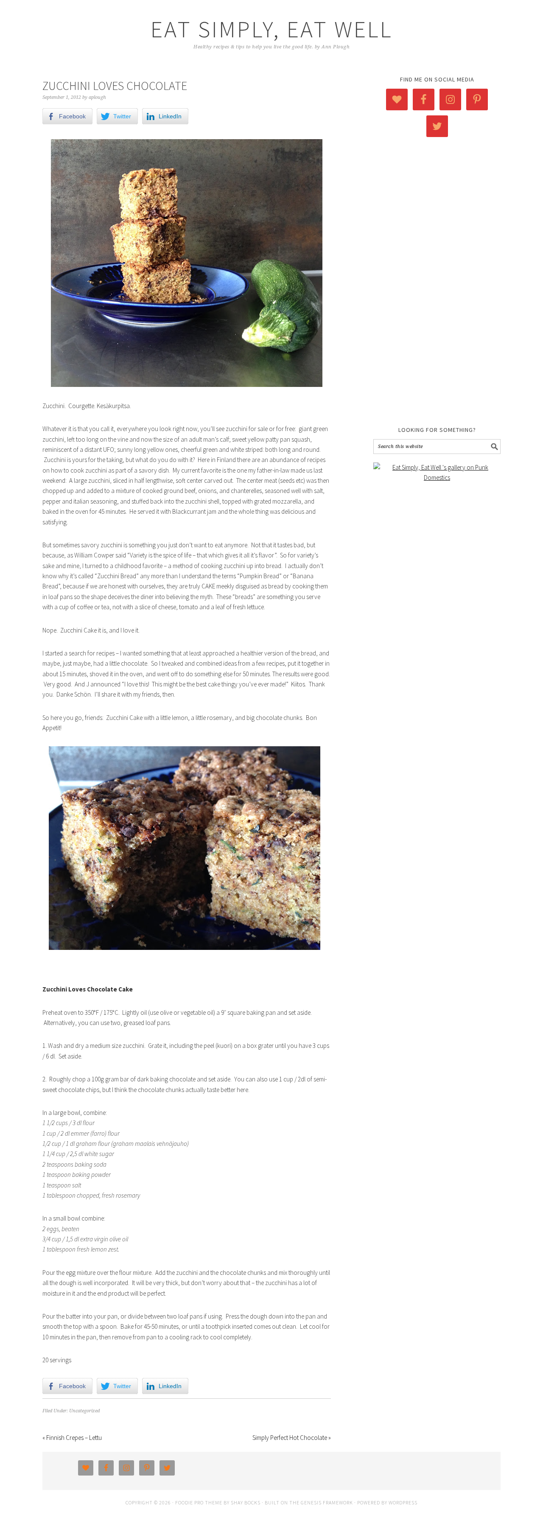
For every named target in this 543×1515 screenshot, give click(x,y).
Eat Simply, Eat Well (272, 29)
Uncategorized (84, 1411)
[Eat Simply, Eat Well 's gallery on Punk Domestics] (437, 477)
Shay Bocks (245, 1502)
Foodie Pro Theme (198, 1502)
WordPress (403, 1502)
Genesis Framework (327, 1502)
